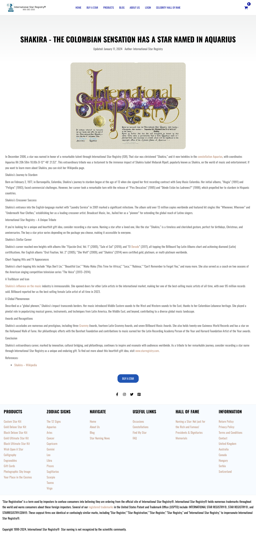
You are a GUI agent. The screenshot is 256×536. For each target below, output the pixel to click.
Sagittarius (53, 471)
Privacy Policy (226, 427)
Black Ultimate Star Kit (17, 443)
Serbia (222, 466)
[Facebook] (117, 394)
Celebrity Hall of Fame (168, 7)
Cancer (50, 438)
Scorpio (51, 477)
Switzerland (225, 471)
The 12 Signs (54, 421)
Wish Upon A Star (13, 449)
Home (78, 7)
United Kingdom (227, 443)
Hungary (223, 460)
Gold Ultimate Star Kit (16, 438)
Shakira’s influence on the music (23, 286)
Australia (224, 449)
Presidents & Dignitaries (189, 432)
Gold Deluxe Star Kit (15, 427)
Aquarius (51, 427)
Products (108, 7)
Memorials (181, 438)
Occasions (138, 421)
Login (148, 7)
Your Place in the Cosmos (18, 477)
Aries (49, 432)
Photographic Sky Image (17, 471)
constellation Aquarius (210, 156)
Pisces (50, 466)
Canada (223, 455)
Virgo (49, 488)
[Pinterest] (139, 394)
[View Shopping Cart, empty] (246, 7)
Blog (121, 7)
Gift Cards (9, 466)
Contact (223, 438)
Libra (49, 460)
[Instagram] (124, 394)
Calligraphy (10, 455)
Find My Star (140, 432)
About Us (135, 7)
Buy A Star (92, 7)
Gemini (51, 449)
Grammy (83, 325)
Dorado (135, 246)
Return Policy (226, 421)
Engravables (10, 460)
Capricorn (52, 443)
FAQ (135, 438)
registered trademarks (101, 507)
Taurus (50, 482)
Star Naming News (100, 438)
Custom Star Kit (12, 421)
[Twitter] (131, 394)
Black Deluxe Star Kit (15, 432)
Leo (48, 455)
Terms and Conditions (230, 432)
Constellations (140, 427)
